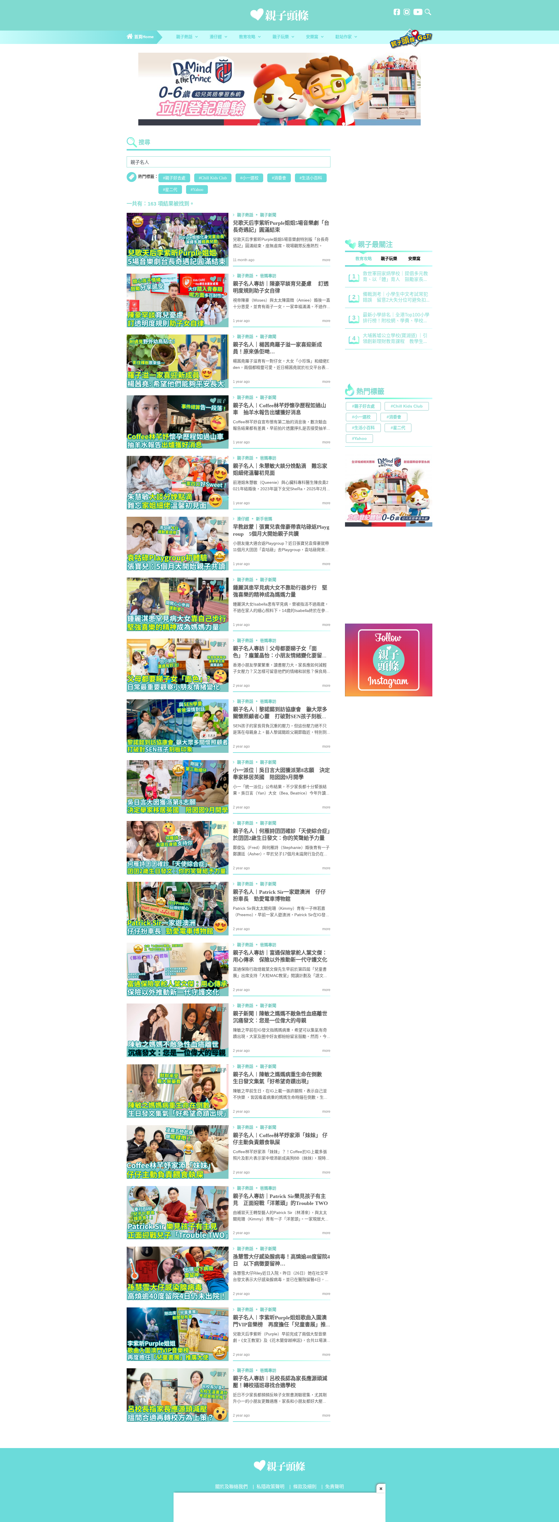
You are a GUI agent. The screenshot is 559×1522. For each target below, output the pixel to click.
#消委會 (279, 178)
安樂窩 (312, 37)
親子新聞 (268, 215)
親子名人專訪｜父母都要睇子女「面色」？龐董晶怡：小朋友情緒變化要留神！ (277, 656)
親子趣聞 (268, 337)
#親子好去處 (174, 178)
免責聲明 (334, 1486)
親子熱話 (185, 37)
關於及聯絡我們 (231, 1486)
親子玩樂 (281, 37)
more (326, 260)
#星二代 (170, 190)
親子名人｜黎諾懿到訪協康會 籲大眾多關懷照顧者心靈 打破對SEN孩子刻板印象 (280, 717)
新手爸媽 (264, 519)
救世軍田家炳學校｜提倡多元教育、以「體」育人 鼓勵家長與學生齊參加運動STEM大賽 (395, 277)
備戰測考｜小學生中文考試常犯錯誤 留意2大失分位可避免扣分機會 (395, 297)
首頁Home (143, 37)
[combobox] (228, 161)
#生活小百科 (311, 178)
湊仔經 (216, 37)
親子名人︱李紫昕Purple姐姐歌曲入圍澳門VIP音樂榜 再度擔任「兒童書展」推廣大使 (280, 1325)
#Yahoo (197, 190)
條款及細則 (304, 1486)
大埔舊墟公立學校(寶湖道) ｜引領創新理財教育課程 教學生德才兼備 (395, 339)
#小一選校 (249, 178)
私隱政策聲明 (270, 1486)
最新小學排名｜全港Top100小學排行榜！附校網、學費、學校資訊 (396, 318)
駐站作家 (344, 37)
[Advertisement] (388, 184)
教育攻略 (247, 37)
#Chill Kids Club (213, 178)
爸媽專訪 (268, 276)
